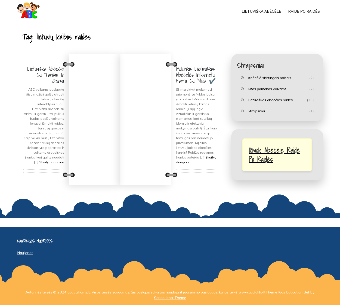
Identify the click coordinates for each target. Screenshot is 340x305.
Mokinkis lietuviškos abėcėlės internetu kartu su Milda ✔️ (196, 74)
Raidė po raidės (304, 11)
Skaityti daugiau (51, 162)
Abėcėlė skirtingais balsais (269, 77)
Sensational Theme (170, 297)
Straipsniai (256, 111)
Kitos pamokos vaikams (267, 89)
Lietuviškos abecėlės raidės (270, 100)
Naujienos (25, 252)
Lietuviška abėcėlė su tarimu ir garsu (45, 74)
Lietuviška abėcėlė (261, 11)
